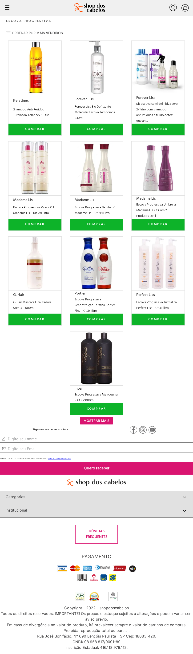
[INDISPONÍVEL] (34, 129)
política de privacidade (59, 458)
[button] (58, 43)
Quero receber (96, 468)
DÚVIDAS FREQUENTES (96, 534)
